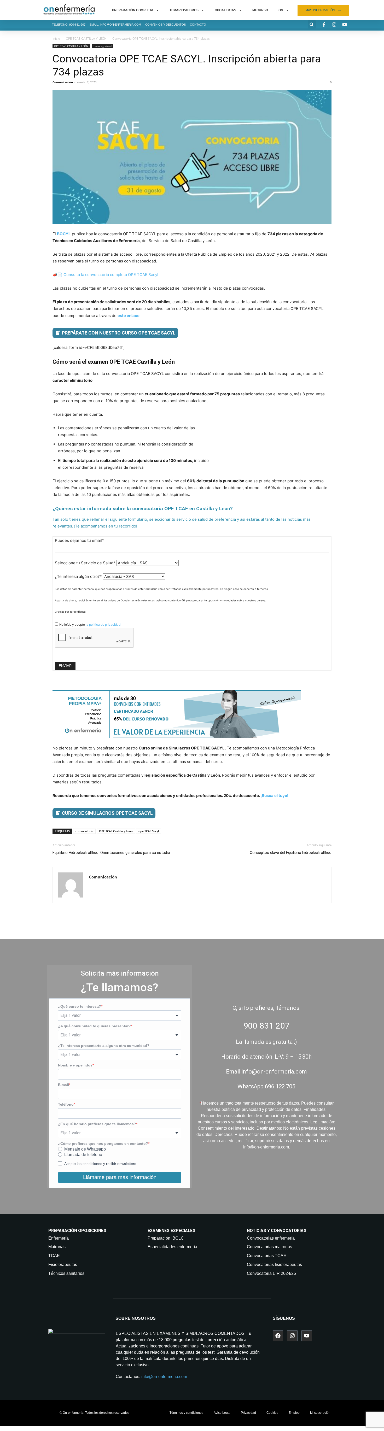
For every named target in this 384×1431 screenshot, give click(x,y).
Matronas (57, 1247)
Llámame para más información (119, 1177)
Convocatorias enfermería (271, 1238)
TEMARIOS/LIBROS (184, 10)
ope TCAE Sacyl (148, 831)
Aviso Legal (222, 1413)
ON (280, 10)
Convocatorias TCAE (266, 1255)
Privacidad (248, 1413)
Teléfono (66, 1104)
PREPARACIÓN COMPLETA (132, 10)
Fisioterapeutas (62, 1264)
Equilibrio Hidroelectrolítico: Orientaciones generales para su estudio (111, 852)
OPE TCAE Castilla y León (116, 831)
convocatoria (84, 831)
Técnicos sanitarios (66, 1273)
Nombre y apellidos (75, 1065)
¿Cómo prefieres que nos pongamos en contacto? (103, 1143)
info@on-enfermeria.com (164, 1376)
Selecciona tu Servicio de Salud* (85, 562)
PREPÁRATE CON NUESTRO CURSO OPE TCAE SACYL (119, 333)
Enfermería (58, 1238)
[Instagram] (292, 1335)
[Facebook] (278, 1335)
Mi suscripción (320, 1413)
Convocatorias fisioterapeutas (274, 1264)
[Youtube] (306, 1335)
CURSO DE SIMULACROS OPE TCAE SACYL (107, 813)
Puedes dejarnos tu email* (79, 540)
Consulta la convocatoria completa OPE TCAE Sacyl (110, 274)
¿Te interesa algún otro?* (78, 576)
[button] (312, 24)
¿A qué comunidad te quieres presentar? (94, 1026)
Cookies (272, 1413)
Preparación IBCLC (166, 1238)
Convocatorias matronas (269, 1247)
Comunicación (63, 82)
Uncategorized (103, 46)
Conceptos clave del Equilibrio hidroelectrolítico (290, 852)
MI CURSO (260, 10)
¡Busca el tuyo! (274, 795)
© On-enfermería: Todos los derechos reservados (94, 1413)
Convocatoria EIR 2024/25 (271, 1273)
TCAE (54, 1255)
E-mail (63, 1085)
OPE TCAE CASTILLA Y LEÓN (86, 38)
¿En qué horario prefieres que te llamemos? (97, 1124)
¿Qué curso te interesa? (79, 1006)
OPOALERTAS (225, 10)
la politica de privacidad (103, 624)
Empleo (294, 1413)
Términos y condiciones (186, 1413)
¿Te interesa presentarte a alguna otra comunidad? (103, 1045)
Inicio (56, 38)
